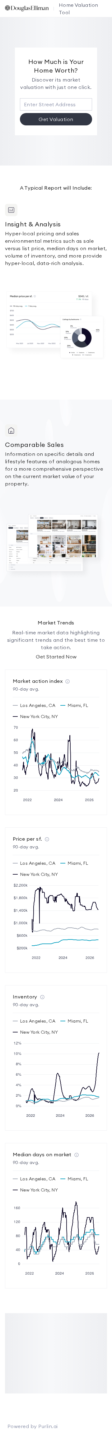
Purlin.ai (48, 1426)
